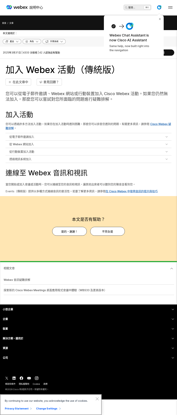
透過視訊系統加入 (20, 159)
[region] (51, 404)
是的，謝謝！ (69, 231)
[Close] (97, 398)
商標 (45, 384)
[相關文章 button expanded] (171, 268)
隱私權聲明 (24, 384)
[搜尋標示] (126, 7)
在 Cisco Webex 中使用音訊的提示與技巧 (132, 191)
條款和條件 (10, 384)
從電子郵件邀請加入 (21, 137)
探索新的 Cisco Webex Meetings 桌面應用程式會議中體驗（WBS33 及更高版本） (55, 290)
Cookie (36, 384)
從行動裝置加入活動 (21, 151)
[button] (159, 7)
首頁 (4, 23)
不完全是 (107, 231)
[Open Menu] (170, 7)
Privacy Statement (17, 408)
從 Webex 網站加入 (21, 144)
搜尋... (131, 7)
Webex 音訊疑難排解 (17, 280)
